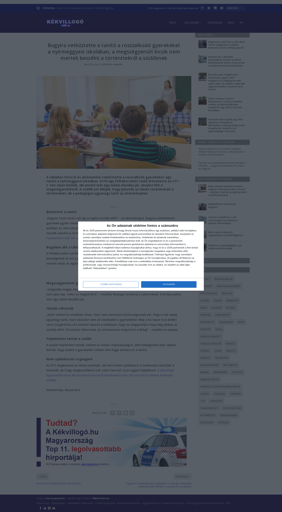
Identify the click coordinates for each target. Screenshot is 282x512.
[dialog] (141, 256)
